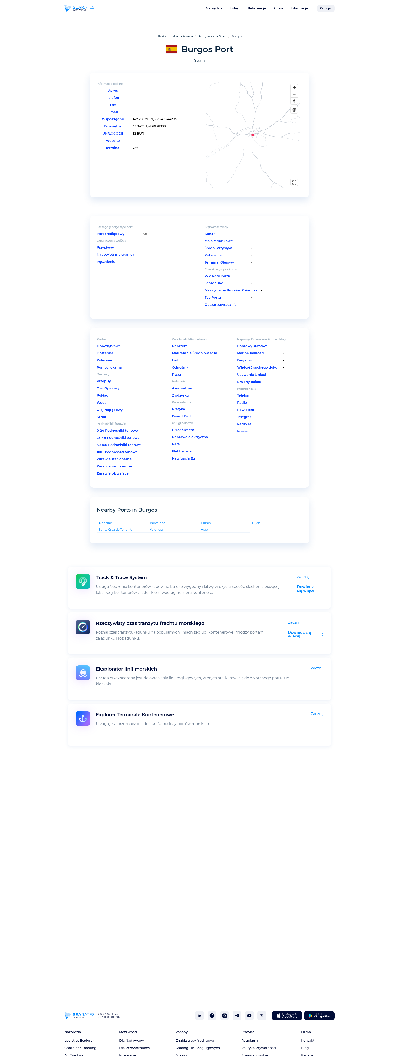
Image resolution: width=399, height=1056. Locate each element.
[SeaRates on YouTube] (249, 1015)
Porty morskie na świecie (175, 36)
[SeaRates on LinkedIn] (199, 1015)
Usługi (235, 8)
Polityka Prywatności (258, 1048)
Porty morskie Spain (212, 36)
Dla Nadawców (131, 1040)
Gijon (256, 523)
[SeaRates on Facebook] (212, 1015)
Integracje (299, 8)
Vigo (204, 529)
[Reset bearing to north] (294, 100)
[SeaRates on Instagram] (224, 1015)
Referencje (257, 8)
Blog (305, 1048)
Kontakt (307, 1040)
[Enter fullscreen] (294, 182)
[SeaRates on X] (261, 1015)
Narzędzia (214, 8)
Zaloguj (326, 8)
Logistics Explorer (79, 1040)
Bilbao (206, 523)
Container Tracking (80, 1048)
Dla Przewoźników (134, 1048)
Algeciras (105, 523)
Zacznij (303, 576)
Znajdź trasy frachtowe (195, 1040)
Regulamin (250, 1040)
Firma (278, 8)
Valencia (156, 529)
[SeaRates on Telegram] (237, 1015)
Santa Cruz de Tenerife (115, 529)
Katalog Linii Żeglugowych (198, 1048)
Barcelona (157, 523)
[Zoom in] (294, 87)
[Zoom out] (294, 94)
